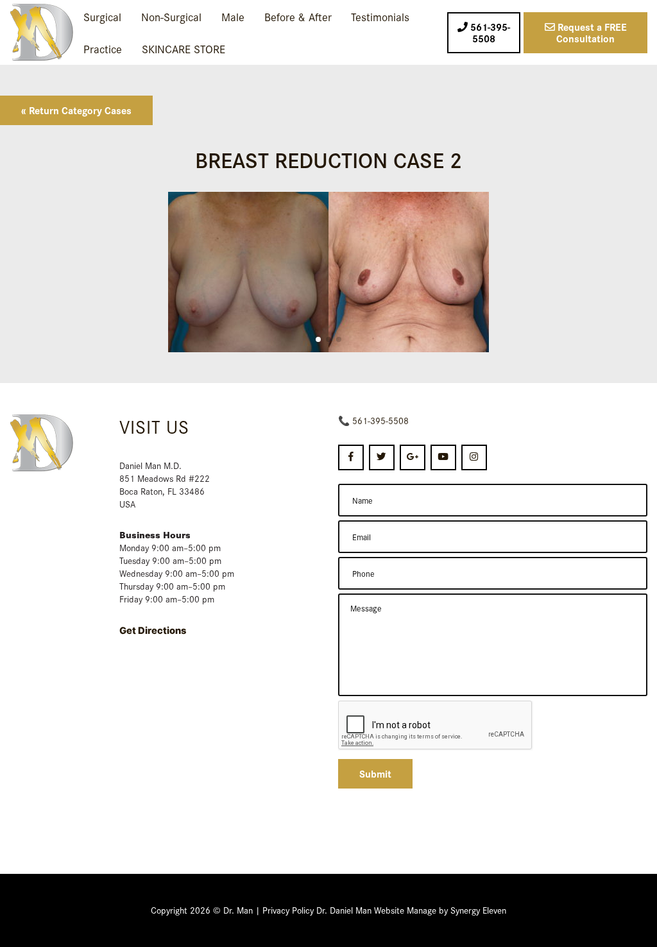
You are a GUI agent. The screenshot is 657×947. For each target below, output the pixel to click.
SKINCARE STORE (183, 48)
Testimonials (380, 16)
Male (232, 16)
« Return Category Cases (76, 110)
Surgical (102, 16)
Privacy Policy (288, 910)
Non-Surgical (171, 16)
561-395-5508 (380, 420)
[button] (318, 339)
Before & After (298, 16)
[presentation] (435, 726)
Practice (102, 48)
